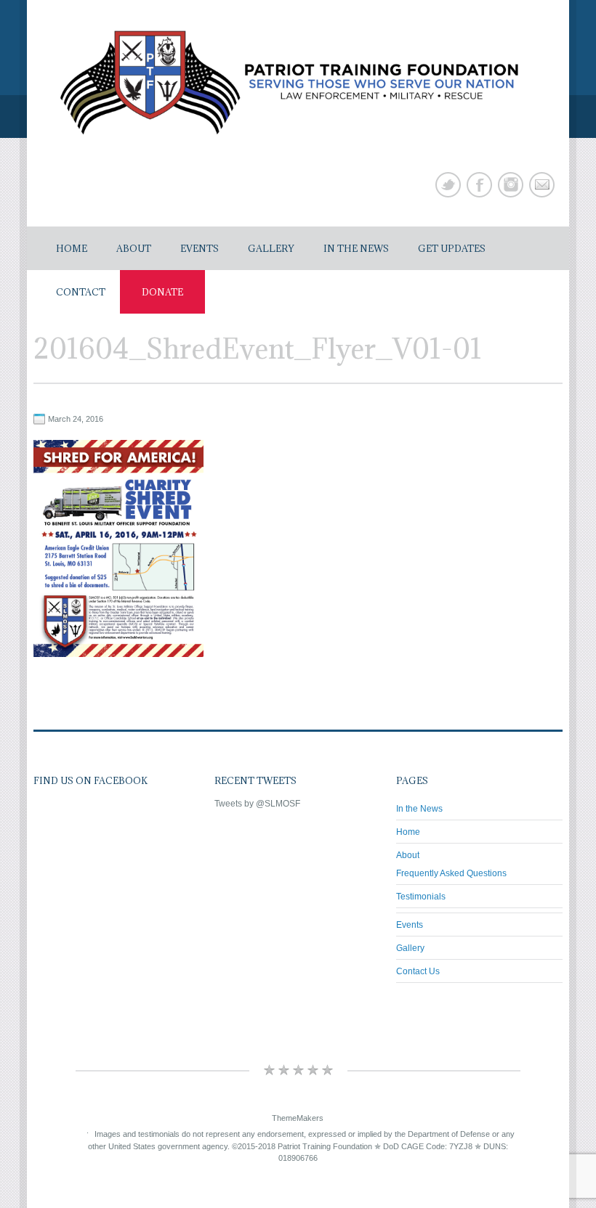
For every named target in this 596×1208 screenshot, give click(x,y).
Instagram (510, 184)
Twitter (448, 184)
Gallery (271, 248)
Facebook (479, 184)
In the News (356, 248)
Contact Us (418, 971)
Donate (162, 292)
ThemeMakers (297, 1117)
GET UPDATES (452, 248)
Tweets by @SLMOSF (257, 804)
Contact (80, 292)
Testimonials (421, 896)
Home (71, 248)
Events (199, 248)
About (133, 248)
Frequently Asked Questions (451, 873)
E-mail (542, 184)
